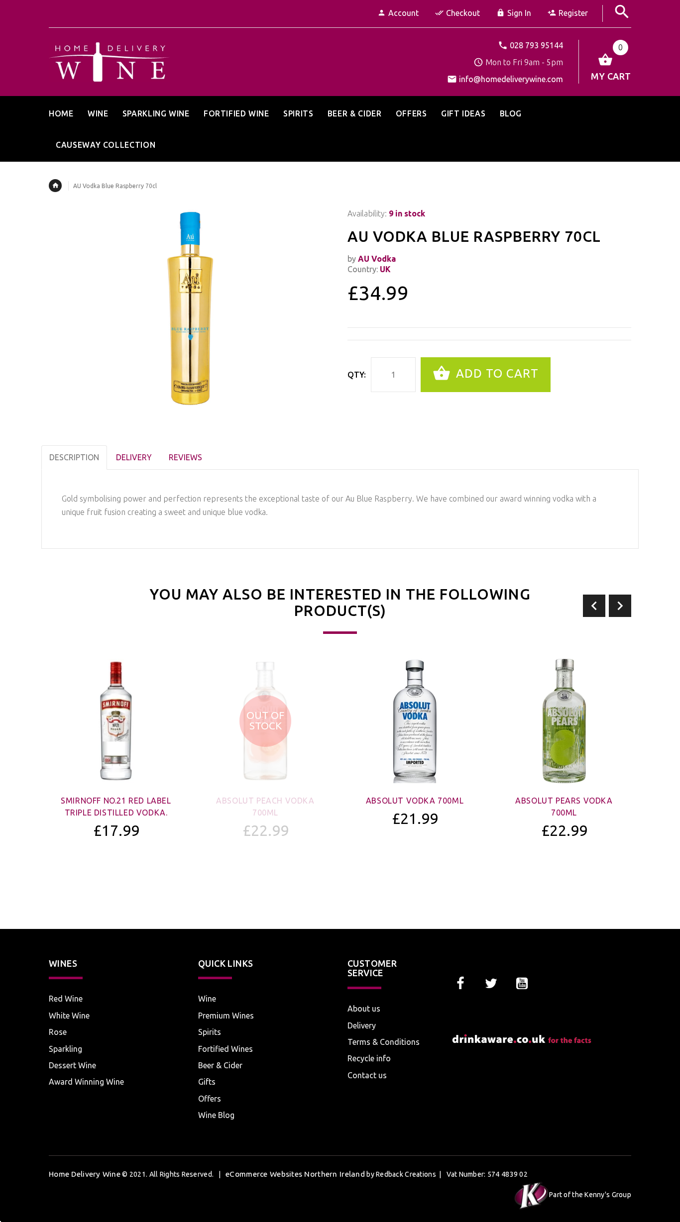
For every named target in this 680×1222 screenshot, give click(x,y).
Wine (207, 998)
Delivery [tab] (134, 457)
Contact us (367, 1075)
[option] (116, 775)
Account (403, 12)
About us (363, 1008)
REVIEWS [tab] (185, 457)
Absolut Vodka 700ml (414, 800)
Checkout (463, 12)
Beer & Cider (220, 1065)
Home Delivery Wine (84, 1174)
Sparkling (65, 1048)
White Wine (69, 1015)
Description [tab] (74, 457)
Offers (209, 1098)
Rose (58, 1031)
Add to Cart (496, 373)
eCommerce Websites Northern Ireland (295, 1174)
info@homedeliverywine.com (511, 79)
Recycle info (369, 1058)
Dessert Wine (72, 1065)
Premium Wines (226, 1015)
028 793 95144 (536, 45)
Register (573, 12)
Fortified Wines (225, 1048)
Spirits (209, 1031)
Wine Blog (216, 1115)
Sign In (519, 12)
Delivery (361, 1025)
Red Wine (66, 998)
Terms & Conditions (383, 1041)
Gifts (207, 1081)
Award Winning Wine (86, 1081)
